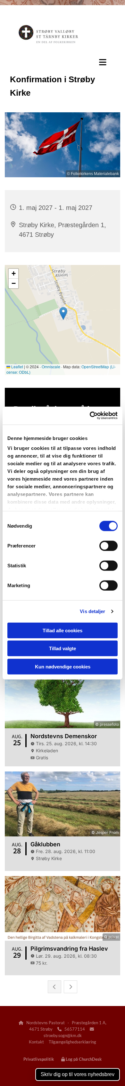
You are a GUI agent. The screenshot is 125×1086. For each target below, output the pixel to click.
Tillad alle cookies (62, 630)
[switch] (108, 545)
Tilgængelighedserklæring (72, 1041)
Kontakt (36, 1041)
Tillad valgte (62, 648)
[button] (62, 63)
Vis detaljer (92, 611)
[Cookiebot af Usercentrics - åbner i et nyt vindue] (90, 415)
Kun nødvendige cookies (62, 666)
